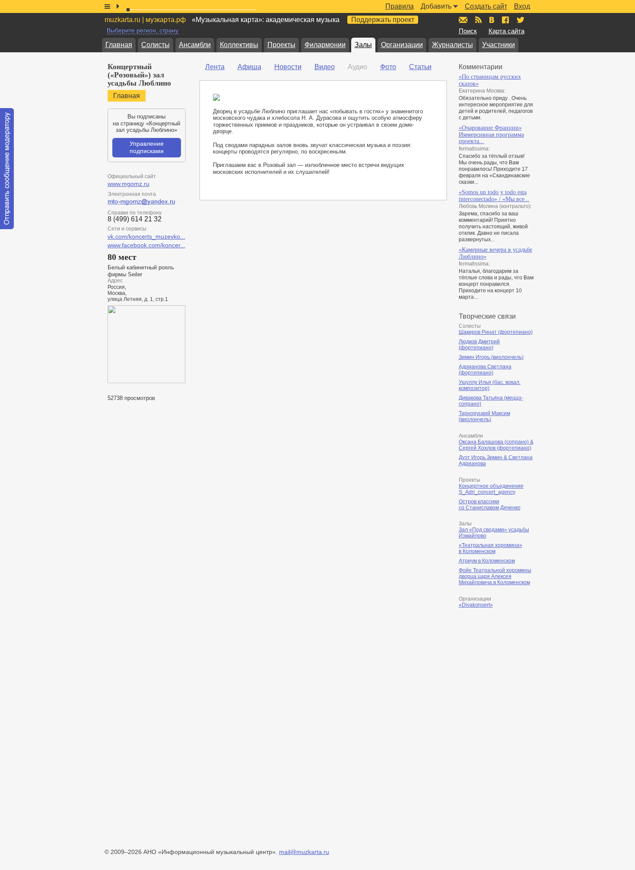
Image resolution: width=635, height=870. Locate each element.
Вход (522, 6)
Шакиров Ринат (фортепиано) (496, 332)
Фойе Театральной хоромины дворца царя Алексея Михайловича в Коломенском (495, 576)
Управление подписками (147, 147)
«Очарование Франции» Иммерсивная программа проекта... (491, 134)
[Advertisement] (510, 704)
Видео (324, 66)
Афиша (249, 66)
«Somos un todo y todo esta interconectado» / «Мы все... (494, 195)
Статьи (420, 66)
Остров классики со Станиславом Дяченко (490, 505)
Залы (363, 44)
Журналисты (452, 44)
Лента (215, 66)
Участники (498, 44)
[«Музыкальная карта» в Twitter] (520, 19)
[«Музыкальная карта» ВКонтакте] (491, 19)
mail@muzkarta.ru (304, 851)
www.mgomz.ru (128, 183)
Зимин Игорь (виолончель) (491, 357)
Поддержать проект (382, 19)
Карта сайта (506, 31)
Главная (118, 44)
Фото (388, 66)
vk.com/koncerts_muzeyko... (146, 236)
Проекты (281, 44)
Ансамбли (195, 44)
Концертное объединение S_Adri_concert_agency (491, 489)
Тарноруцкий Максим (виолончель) (484, 416)
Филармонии (325, 44)
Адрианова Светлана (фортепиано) (485, 370)
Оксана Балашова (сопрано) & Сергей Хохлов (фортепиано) (496, 445)
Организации (402, 44)
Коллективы (239, 44)
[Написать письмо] (463, 19)
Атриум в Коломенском (487, 561)
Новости (288, 66)
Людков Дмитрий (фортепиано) (479, 345)
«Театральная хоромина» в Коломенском (490, 548)
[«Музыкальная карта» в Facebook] (505, 19)
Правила (399, 6)
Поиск (468, 31)
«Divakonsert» (476, 605)
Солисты (155, 44)
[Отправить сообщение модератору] (7, 168)
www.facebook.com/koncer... (146, 245)
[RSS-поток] (478, 19)
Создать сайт (486, 6)
